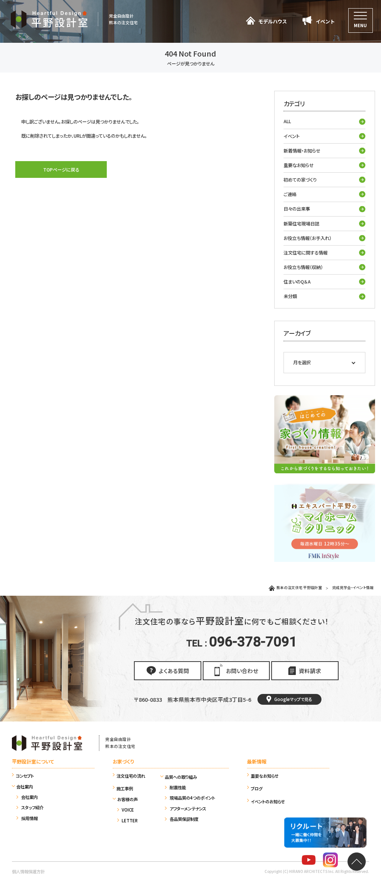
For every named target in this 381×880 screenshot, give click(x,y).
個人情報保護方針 (28, 871)
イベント (292, 136)
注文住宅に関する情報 (305, 252)
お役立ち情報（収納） (303, 267)
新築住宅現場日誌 (301, 223)
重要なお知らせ (299, 165)
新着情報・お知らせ (302, 150)
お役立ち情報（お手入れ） (308, 238)
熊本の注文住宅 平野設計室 (299, 587)
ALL (287, 121)
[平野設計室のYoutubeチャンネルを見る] (309, 861)
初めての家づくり (300, 179)
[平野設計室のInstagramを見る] (330, 861)
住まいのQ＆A (297, 281)
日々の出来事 (297, 208)
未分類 (290, 296)
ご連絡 (290, 194)
